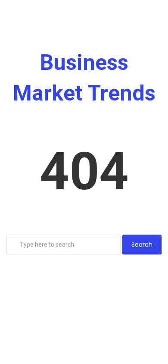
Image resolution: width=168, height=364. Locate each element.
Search (141, 244)
